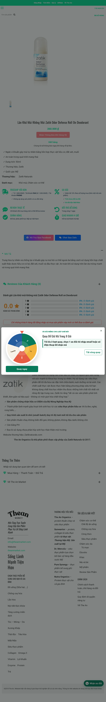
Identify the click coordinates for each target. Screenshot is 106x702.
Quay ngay (22, 369)
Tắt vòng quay (93, 352)
